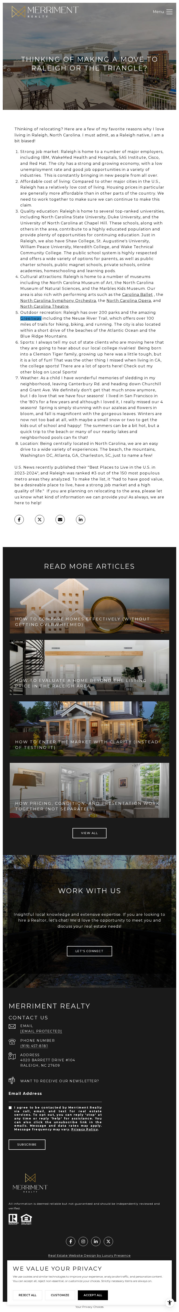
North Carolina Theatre (44, 306)
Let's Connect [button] (90, 951)
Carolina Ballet (137, 294)
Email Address (25, 1093)
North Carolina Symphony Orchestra (58, 300)
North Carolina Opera (129, 300)
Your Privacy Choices (89, 1307)
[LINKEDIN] (95, 1241)
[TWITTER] (108, 1241)
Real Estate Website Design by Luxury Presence (89, 1255)
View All (89, 833)
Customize (60, 1295)
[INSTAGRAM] (83, 1241)
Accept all (93, 1295)
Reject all (27, 1295)
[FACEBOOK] (70, 1241)
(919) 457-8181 (34, 1046)
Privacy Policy (84, 1129)
